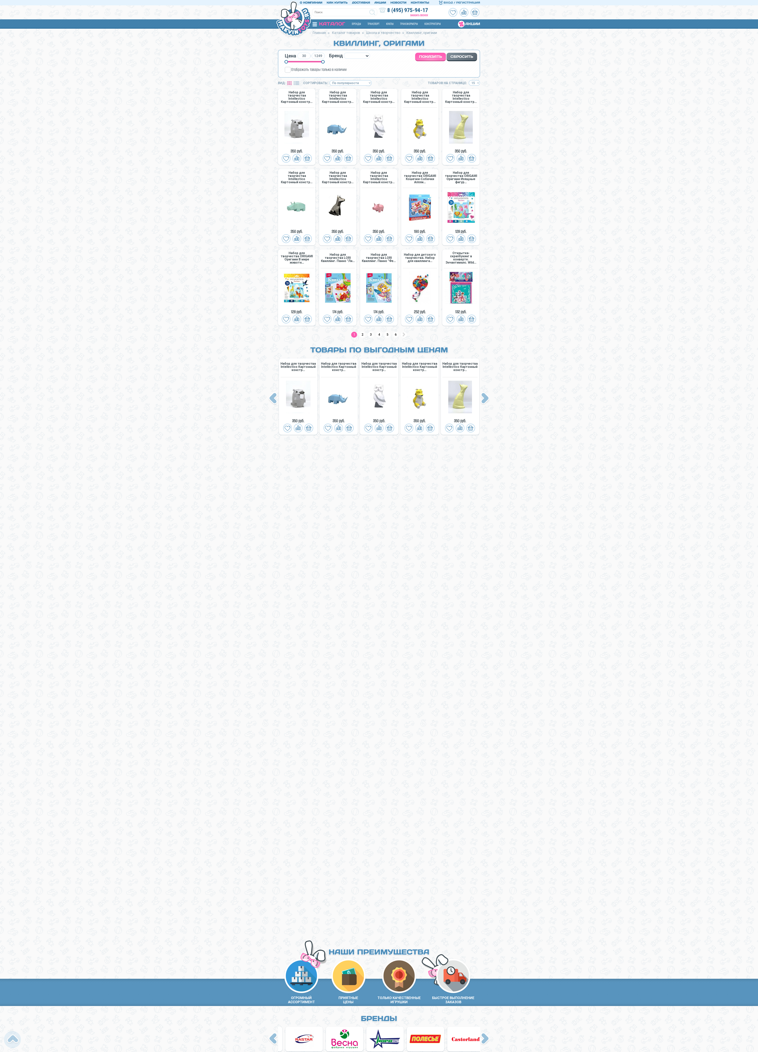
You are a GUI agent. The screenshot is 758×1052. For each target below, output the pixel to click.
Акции (380, 2)
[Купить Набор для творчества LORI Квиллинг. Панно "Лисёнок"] (338, 288)
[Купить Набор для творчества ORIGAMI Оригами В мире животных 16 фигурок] (297, 288)
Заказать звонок (419, 15)
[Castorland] (339, 1039)
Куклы (389, 24)
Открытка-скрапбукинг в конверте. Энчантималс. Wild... (461, 258)
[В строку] (296, 83)
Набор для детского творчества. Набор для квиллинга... (420, 258)
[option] (298, 396)
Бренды (356, 24)
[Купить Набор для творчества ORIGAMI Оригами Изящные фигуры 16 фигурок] (461, 207)
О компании (311, 2)
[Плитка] (289, 83)
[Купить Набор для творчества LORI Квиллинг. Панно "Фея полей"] (379, 288)
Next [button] (485, 398)
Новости (398, 2)
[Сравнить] (296, 158)
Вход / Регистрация (461, 2)
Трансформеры (409, 24)
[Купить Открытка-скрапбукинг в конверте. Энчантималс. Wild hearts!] (461, 288)
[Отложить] (286, 158)
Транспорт (373, 24)
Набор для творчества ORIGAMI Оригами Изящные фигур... (461, 177)
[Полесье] (298, 1039)
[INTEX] (379, 1039)
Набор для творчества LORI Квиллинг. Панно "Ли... (338, 258)
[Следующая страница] (404, 335)
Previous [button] (273, 398)
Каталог (332, 24)
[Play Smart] (419, 1039)
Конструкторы (432, 24)
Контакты (420, 2)
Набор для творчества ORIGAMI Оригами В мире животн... (297, 258)
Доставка (361, 2)
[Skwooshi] (460, 1039)
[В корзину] (307, 158)
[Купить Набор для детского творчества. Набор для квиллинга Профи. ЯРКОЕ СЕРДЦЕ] (420, 288)
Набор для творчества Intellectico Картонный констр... (296, 97)
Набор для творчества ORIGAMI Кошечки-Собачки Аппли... (420, 177)
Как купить (337, 2)
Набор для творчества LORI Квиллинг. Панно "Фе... (379, 258)
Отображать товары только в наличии (319, 69)
